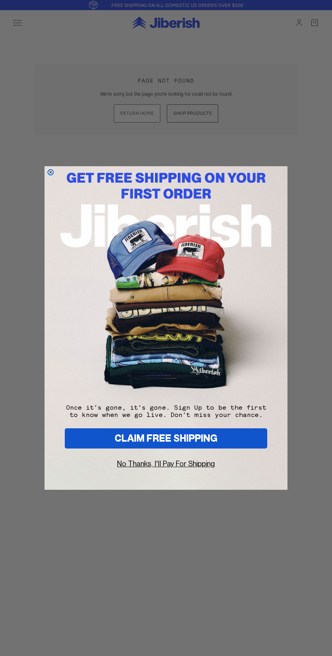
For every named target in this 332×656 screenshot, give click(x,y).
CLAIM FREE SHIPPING (166, 438)
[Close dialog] (50, 172)
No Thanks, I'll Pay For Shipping (166, 463)
